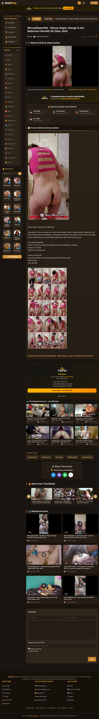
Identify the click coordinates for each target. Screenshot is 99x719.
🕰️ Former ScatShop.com (42, 689)
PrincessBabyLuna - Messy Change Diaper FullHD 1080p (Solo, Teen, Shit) (43, 567)
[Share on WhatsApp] (65, 475)
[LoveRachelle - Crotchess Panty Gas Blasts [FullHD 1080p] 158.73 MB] (62, 432)
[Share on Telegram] (53, 475)
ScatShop (36, 19)
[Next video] (95, 496)
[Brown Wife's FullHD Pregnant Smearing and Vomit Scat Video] (86, 432)
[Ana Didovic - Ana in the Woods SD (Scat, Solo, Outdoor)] (86, 494)
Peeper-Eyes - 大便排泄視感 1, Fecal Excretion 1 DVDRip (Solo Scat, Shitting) (63, 502)
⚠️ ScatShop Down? (41, 700)
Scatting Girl (32, 457)
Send (92, 659)
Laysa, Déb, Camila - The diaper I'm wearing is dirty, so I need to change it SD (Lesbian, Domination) (79, 567)
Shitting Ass (46, 457)
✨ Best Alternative (40, 696)
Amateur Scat (87, 457)
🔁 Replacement (39, 693)
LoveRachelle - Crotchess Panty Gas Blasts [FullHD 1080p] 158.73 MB (62, 441)
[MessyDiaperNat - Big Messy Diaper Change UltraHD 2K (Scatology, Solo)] (43, 524)
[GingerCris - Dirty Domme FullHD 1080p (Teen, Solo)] (62, 410)
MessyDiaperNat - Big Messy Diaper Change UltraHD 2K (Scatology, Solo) (41, 536)
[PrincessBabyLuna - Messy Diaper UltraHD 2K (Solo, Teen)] (80, 585)
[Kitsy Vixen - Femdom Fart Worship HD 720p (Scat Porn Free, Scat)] (37, 410)
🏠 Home (70, 686)
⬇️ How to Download (73, 689)
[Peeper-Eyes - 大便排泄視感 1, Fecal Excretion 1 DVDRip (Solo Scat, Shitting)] (64, 494)
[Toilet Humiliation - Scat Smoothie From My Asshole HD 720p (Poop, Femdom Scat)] (41, 494)
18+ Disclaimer (51, 708)
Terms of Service (41, 708)
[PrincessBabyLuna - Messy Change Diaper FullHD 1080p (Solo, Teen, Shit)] (43, 555)
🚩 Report (70, 696)
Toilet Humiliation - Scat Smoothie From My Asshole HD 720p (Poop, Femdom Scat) (41, 502)
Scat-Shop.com (34, 716)
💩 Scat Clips (6, 686)
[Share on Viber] (59, 475)
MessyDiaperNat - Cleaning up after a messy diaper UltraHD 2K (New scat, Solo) (78, 536)
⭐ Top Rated (6, 703)
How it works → (62, 396)
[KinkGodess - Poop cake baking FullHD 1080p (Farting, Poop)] (86, 410)
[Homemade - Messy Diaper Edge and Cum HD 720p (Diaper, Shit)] (43, 585)
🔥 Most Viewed (7, 700)
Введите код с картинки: (36, 642)
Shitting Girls (72, 457)
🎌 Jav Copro (6, 693)
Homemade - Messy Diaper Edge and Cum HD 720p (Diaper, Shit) (42, 598)
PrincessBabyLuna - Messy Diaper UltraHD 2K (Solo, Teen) (79, 598)
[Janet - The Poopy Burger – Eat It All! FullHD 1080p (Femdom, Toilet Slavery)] (37, 432)
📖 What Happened (40, 686)
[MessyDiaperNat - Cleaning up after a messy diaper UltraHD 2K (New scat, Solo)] (80, 524)
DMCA (71, 708)
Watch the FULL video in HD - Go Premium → (83, 89)
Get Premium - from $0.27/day (62, 390)
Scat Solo (59, 457)
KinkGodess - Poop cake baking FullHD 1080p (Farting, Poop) (84, 419)
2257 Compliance (62, 708)
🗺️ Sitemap (70, 700)
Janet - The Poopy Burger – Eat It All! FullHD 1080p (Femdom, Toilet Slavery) (37, 441)
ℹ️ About (70, 693)
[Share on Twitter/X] (70, 475)
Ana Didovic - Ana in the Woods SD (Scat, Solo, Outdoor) (86, 501)
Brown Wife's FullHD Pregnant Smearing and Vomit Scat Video (84, 441)
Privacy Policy (30, 708)
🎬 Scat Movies (6, 689)
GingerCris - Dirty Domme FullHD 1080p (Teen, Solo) (61, 419)
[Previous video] (28, 496)
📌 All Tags (5, 696)
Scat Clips (48, 19)
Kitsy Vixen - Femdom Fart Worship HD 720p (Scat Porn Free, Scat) (37, 419)
